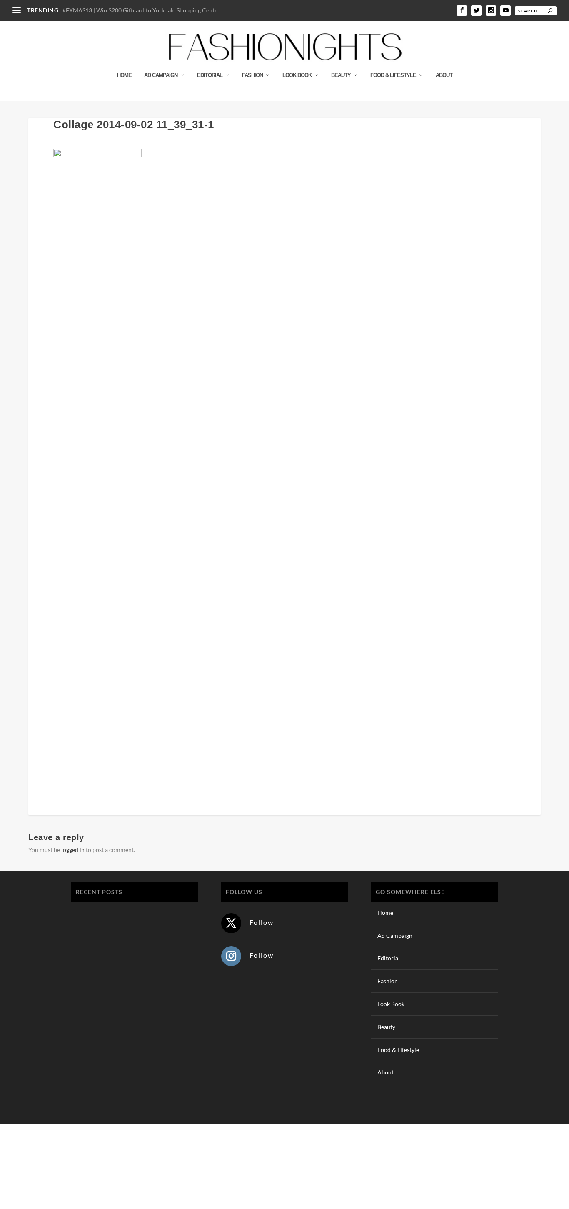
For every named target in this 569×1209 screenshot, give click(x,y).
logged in (73, 849)
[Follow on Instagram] (231, 956)
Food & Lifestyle (393, 75)
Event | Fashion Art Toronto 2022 (122, 912)
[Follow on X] (231, 923)
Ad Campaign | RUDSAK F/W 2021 (124, 1085)
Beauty (341, 75)
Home (124, 75)
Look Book (297, 75)
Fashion (252, 75)
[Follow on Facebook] (452, 1165)
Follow (262, 922)
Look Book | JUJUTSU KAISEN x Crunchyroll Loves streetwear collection (130, 955)
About (444, 75)
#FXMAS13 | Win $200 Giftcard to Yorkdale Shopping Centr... (141, 10)
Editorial (209, 75)
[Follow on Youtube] (502, 1165)
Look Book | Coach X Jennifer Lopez (127, 1045)
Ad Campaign (160, 75)
